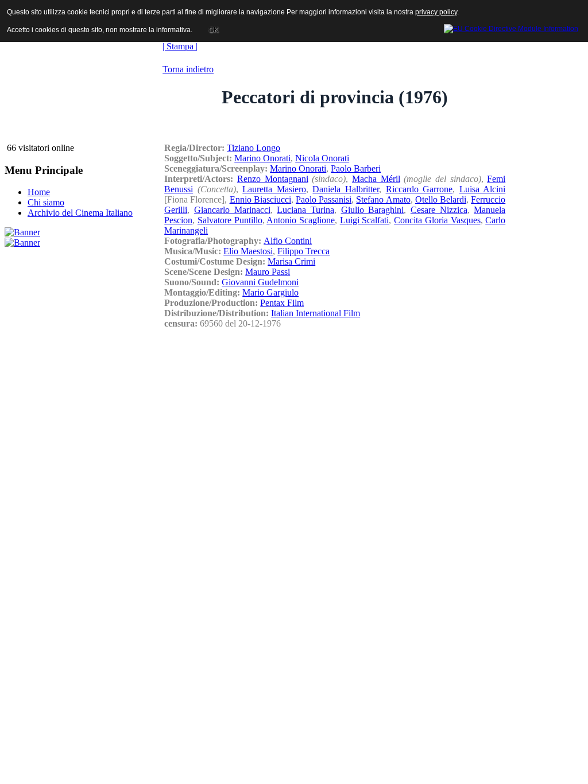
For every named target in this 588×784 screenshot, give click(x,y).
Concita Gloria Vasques (437, 220)
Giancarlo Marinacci (232, 210)
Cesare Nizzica (439, 210)
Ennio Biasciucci (260, 199)
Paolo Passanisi (323, 199)
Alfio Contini (288, 241)
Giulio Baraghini (372, 210)
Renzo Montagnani (272, 179)
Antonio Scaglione (300, 220)
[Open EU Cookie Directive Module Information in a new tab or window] (511, 27)
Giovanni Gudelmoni (260, 282)
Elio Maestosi (248, 251)
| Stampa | (180, 46)
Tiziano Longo (253, 148)
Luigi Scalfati (364, 220)
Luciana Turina (305, 210)
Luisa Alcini (482, 189)
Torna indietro (188, 69)
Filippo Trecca (303, 251)
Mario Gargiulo (270, 292)
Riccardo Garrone (419, 189)
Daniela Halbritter (345, 189)
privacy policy (436, 12)
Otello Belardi (440, 199)
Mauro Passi (267, 272)
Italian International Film (315, 313)
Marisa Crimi (291, 261)
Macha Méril (376, 179)
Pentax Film (282, 303)
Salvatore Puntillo (230, 220)
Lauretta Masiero (274, 189)
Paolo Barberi (356, 168)
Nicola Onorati (322, 158)
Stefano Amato (383, 199)
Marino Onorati (262, 158)
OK (213, 30)
